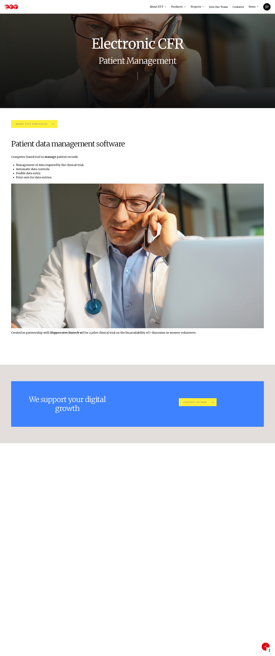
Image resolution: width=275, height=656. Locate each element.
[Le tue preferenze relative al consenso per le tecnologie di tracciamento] (269, 650)
